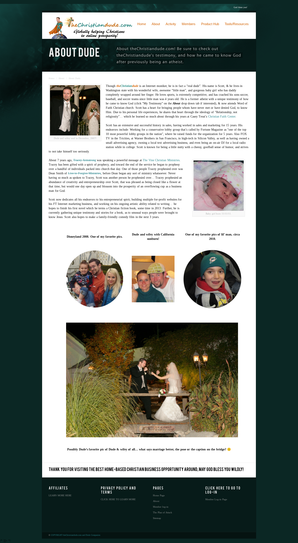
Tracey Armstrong (84, 160)
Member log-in (160, 506)
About (61, 78)
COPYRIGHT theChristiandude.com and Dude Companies (75, 535)
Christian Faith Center (221, 116)
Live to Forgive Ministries (84, 173)
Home (51, 78)
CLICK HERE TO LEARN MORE (118, 499)
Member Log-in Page (216, 499)
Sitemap (157, 518)
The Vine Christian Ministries (161, 160)
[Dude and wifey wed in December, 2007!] (75, 110)
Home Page (159, 495)
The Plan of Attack (162, 512)
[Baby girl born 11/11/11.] (218, 185)
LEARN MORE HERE (60, 495)
